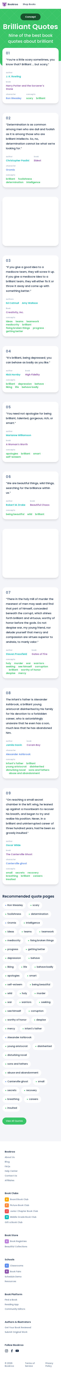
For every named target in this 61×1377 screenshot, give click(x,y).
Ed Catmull (12, 303)
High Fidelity (32, 374)
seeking (10, 666)
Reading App (12, 1304)
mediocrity (12, 324)
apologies (12, 453)
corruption (41, 666)
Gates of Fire (39, 654)
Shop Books (29, 4)
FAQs (7, 1166)
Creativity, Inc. (15, 312)
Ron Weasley (13, 98)
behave (39, 384)
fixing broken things (18, 328)
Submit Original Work (16, 1332)
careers (37, 876)
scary (29, 98)
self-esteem (13, 457)
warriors (39, 663)
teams (19, 321)
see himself (25, 666)
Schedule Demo (13, 1276)
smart (37, 453)
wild (29, 514)
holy (8, 663)
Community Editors (15, 1309)
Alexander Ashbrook (18, 754)
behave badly (30, 387)
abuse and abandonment (24, 773)
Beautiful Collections (16, 1246)
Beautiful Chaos (39, 505)
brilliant (40, 98)
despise (10, 673)
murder (18, 663)
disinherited (37, 766)
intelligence (33, 182)
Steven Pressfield (16, 654)
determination (14, 182)
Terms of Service (30, 1365)
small (9, 872)
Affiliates (9, 1180)
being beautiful (15, 514)
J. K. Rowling (13, 76)
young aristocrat (16, 766)
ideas (9, 321)
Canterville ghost (16, 863)
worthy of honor (31, 669)
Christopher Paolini (17, 160)
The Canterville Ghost (19, 854)
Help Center (11, 1171)
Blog (7, 1161)
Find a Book (11, 1299)
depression (25, 384)
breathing (12, 876)
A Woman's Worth (17, 444)
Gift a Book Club (14, 1222)
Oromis (10, 169)
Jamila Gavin (14, 745)
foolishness (25, 179)
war (28, 663)
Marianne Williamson (18, 435)
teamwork (32, 321)
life (17, 387)
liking (9, 387)
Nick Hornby (13, 374)
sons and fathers (39, 770)
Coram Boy (33, 745)
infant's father (14, 763)
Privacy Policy (49, 1365)
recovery (33, 872)
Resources (10, 1281)
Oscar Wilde (13, 845)
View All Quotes (14, 1120)
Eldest (37, 160)
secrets (20, 872)
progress (38, 328)
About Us (10, 1157)
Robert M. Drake (15, 505)
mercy (22, 673)
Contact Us (11, 1175)
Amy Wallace (30, 303)
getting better (14, 331)
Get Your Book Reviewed (18, 1327)
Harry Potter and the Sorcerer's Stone (25, 87)
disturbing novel (16, 770)
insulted (11, 879)
